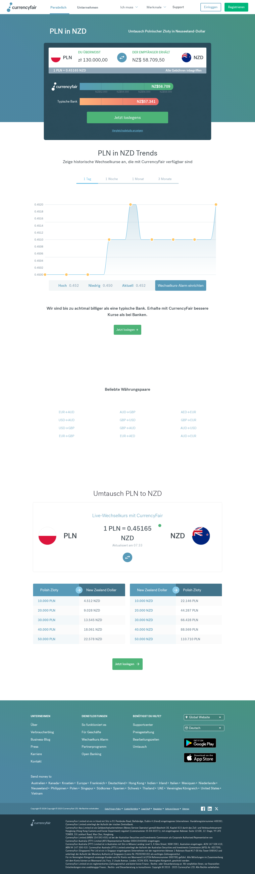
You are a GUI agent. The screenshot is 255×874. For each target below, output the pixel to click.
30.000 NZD (144, 620)
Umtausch (140, 747)
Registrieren (236, 7)
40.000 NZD (144, 629)
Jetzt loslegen (127, 330)
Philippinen (59, 788)
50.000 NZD (144, 639)
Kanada (53, 783)
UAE (161, 788)
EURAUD (66, 412)
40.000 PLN (46, 629)
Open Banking (91, 754)
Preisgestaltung (143, 732)
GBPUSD (127, 420)
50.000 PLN (46, 639)
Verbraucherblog (42, 732)
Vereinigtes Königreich (182, 788)
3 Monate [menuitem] (165, 179)
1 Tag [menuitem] (87, 179)
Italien (174, 783)
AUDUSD (188, 428)
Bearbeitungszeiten (146, 739)
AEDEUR (188, 412)
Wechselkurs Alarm (95, 739)
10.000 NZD (144, 601)
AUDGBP (127, 412)
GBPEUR (188, 420)
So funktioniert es (94, 725)
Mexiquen (188, 783)
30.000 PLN (46, 620)
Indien (151, 783)
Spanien (119, 788)
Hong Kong (136, 783)
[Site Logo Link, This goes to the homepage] (27, 7)
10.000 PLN (46, 601)
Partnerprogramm (94, 747)
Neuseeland (39, 788)
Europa (82, 783)
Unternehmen (87, 7)
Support (178, 7)
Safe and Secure (172, 808)
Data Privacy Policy (113, 808)
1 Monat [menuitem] (138, 179)
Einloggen (211, 7)
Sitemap (185, 808)
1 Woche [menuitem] (111, 179)
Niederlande (207, 783)
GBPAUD (127, 428)
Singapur (87, 788)
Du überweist (89, 52)
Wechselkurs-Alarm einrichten (181, 285)
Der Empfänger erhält (151, 52)
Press (34, 747)
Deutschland (117, 783)
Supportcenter (143, 725)
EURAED (127, 436)
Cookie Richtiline (131, 808)
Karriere (36, 754)
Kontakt (36, 761)
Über (34, 725)
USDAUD (67, 420)
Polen (74, 788)
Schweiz (133, 788)
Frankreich (97, 783)
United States (210, 788)
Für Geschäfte (91, 732)
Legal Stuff (145, 808)
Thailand (148, 788)
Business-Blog (40, 739)
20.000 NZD (144, 610)
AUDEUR (188, 436)
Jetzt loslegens (127, 117)
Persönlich (58, 7)
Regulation (157, 808)
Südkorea (103, 788)
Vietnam (37, 793)
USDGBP (67, 428)
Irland (163, 783)
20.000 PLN (46, 610)
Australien (38, 783)
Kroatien (68, 783)
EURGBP (66, 436)
